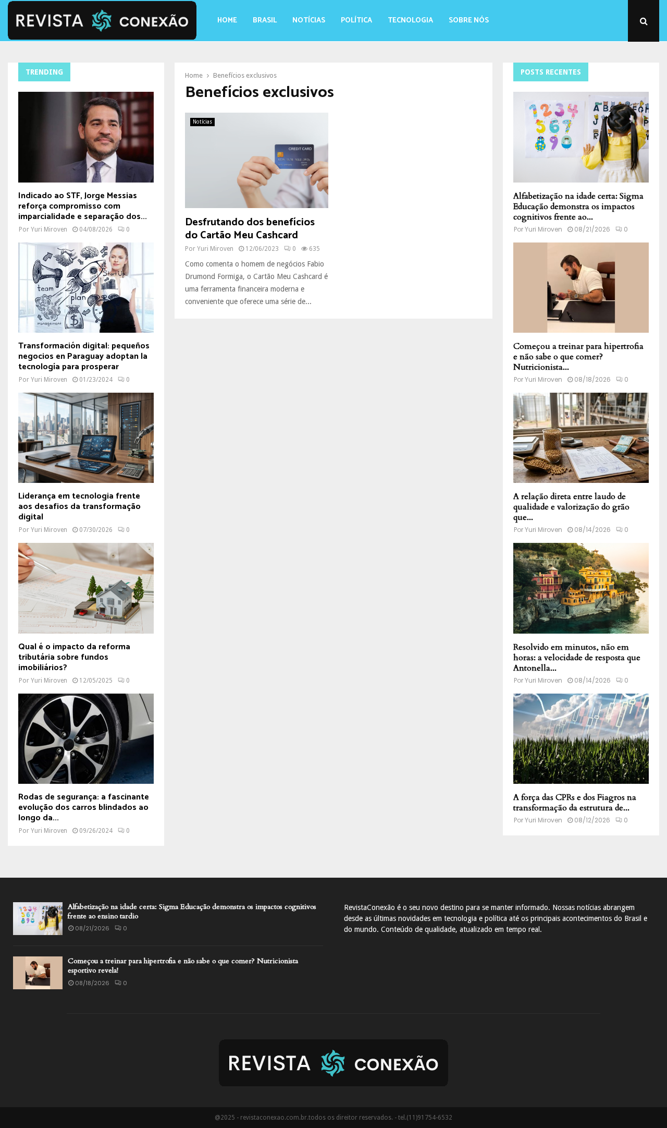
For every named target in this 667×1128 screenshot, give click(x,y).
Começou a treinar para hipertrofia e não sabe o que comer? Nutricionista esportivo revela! (183, 965)
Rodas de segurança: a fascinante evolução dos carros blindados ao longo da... (83, 807)
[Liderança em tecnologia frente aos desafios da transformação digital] (86, 438)
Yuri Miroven (215, 248)
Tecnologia (410, 21)
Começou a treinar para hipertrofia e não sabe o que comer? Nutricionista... (578, 357)
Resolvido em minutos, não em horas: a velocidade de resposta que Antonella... (576, 657)
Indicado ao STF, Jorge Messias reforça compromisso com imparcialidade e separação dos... (82, 206)
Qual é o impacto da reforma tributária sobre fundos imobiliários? (74, 657)
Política (356, 21)
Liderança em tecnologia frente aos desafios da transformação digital (79, 506)
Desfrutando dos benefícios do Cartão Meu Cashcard (250, 229)
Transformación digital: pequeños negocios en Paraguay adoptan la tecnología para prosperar (84, 356)
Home (227, 21)
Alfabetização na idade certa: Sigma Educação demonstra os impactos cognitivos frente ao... (578, 206)
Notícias (308, 21)
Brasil (265, 21)
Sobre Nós (469, 21)
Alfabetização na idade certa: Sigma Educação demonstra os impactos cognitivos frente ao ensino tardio (192, 911)
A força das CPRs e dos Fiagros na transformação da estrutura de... (574, 803)
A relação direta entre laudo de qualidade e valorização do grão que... (571, 507)
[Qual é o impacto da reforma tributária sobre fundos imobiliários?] (86, 588)
